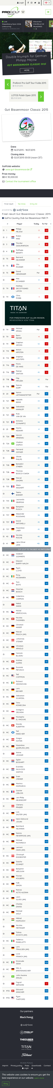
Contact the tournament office (20, 181)
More (26, 70)
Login (21, 2)
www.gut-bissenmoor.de (17, 169)
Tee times (21, 204)
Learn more (39, 1078)
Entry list (33, 204)
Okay (5, 1083)
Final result (8, 204)
